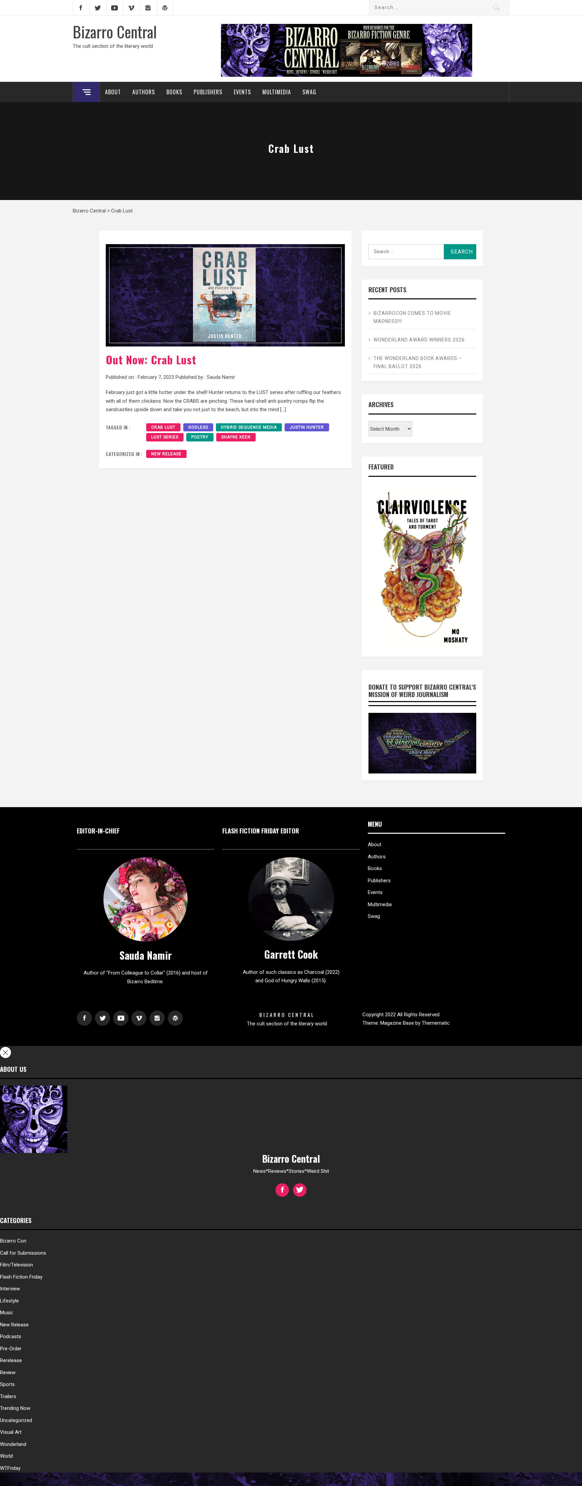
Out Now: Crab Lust (151, 359)
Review (7, 1372)
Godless (198, 427)
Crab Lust (163, 427)
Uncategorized (16, 1420)
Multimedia (276, 92)
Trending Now (15, 1408)
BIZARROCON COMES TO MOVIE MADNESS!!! (412, 317)
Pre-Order (11, 1349)
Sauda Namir (221, 377)
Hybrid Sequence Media (249, 427)
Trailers (8, 1396)
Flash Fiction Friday (21, 1277)
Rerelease (11, 1360)
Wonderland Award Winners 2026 (419, 339)
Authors (143, 92)
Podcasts (10, 1336)
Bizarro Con (13, 1241)
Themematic (436, 1023)
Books (174, 92)
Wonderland (13, 1444)
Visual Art (11, 1432)
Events (242, 92)
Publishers (208, 92)
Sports (7, 1384)
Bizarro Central (115, 31)
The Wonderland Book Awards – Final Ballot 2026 (418, 362)
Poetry (199, 437)
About (113, 92)
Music (6, 1313)
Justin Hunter (307, 427)
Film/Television (16, 1265)
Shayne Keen (236, 437)
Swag (309, 92)
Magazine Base (397, 1023)
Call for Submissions (23, 1253)
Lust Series (165, 437)
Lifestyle (9, 1301)
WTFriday (10, 1468)
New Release (166, 454)
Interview (10, 1289)
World (6, 1456)
